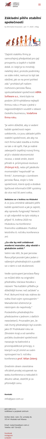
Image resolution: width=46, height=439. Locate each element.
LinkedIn (8, 438)
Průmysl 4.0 (11, 167)
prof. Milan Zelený (27, 358)
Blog (37, 27)
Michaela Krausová (14, 27)
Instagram (9, 435)
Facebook (8, 433)
